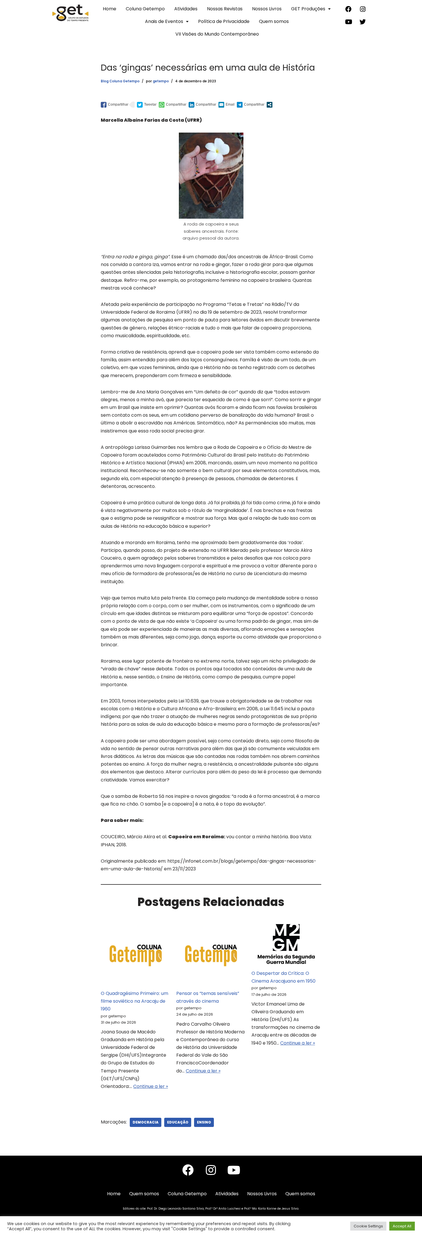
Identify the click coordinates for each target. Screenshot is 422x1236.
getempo (161, 81)
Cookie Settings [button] (368, 1226)
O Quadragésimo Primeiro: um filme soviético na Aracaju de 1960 (134, 1001)
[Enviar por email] (226, 104)
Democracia (145, 1122)
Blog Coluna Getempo (120, 81)
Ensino (204, 1122)
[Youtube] (348, 21)
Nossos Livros (267, 8)
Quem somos (274, 21)
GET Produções (308, 8)
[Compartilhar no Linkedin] (202, 104)
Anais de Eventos (164, 21)
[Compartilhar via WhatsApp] (172, 104)
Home (109, 8)
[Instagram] (362, 9)
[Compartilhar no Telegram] (250, 104)
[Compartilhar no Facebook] (114, 104)
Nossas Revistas (225, 8)
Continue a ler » (150, 1086)
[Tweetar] (146, 104)
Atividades (186, 8)
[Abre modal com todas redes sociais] (269, 105)
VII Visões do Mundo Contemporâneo (217, 34)
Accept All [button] (402, 1226)
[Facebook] (348, 9)
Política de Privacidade (223, 21)
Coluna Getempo (145, 8)
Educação (177, 1122)
